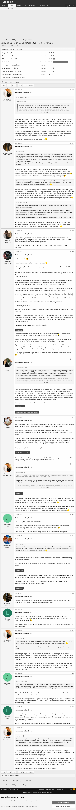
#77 (73, 143)
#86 (73, 609)
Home (4, 6)
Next (30, 85)
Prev (4, 85)
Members (31, 6)
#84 (73, 536)
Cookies (5, 789)
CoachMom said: (20, 203)
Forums (11, 6)
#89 (73, 707)
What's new (20, 6)
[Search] (73, 5)
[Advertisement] (38, 24)
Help (66, 789)
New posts (4, 9)
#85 (73, 593)
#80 (73, 359)
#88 (73, 673)
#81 (73, 417)
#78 (73, 231)
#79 (73, 251)
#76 (73, 89)
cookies (14, 801)
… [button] (10, 85)
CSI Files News (43, 6)
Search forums (12, 9)
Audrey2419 (5, 45)
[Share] (70, 89)
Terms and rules (50, 789)
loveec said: (19, 638)
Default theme (14, 789)
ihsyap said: (20, 101)
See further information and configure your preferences (19, 806)
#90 (73, 728)
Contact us (41, 789)
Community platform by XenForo (38, 792)
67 (26, 85)
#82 (73, 464)
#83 (73, 514)
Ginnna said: (19, 472)
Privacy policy (59, 789)
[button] (25, 5)
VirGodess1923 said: (21, 97)
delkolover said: (20, 367)
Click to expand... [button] (44, 112)
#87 (73, 630)
